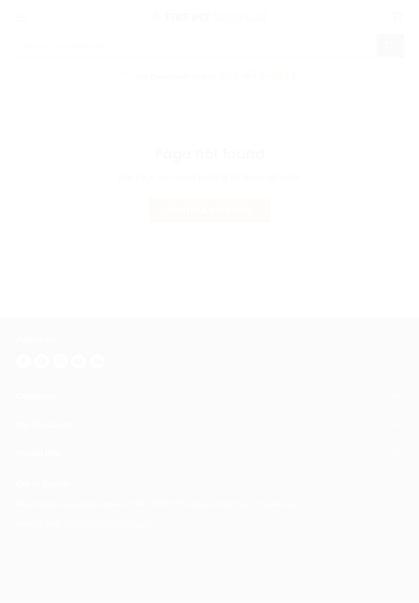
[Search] (390, 45)
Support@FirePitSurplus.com (111, 524)
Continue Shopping (209, 210)
